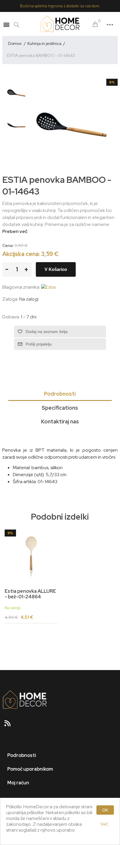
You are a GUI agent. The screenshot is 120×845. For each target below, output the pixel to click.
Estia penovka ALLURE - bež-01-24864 (30, 593)
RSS (9, 725)
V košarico (56, 269)
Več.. (105, 824)
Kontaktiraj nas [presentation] (60, 421)
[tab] (60, 394)
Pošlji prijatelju (39, 344)
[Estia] (48, 287)
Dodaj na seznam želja (47, 331)
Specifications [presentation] (60, 407)
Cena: (8, 245)
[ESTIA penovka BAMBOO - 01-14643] (18, 93)
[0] (95, 25)
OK (105, 810)
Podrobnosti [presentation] (60, 393)
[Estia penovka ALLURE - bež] (31, 556)
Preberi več (14, 231)
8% (112, 82)
